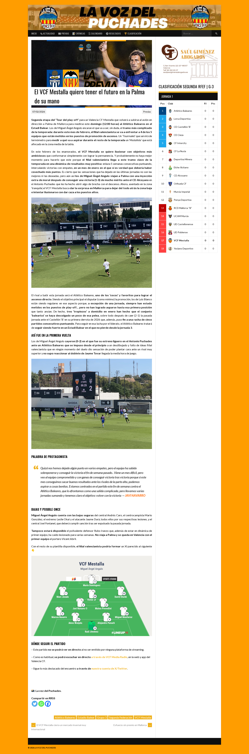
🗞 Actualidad (47, 33)
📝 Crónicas (78, 33)
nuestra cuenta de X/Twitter (109, 668)
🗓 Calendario (95, 33)
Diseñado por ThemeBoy (209, 747)
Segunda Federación (120, 717)
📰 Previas (63, 33)
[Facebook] (48, 704)
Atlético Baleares (65, 717)
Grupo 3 (102, 717)
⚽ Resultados (113, 33)
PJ (205, 103)
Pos (162, 103)
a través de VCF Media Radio (109, 657)
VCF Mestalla (143, 717)
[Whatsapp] (41, 704)
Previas (147, 111)
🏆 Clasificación (132, 33)
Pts (213, 103)
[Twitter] (35, 704)
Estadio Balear (86, 717)
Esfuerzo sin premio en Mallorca (132, 725)
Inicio (34, 33)
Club (170, 103)
